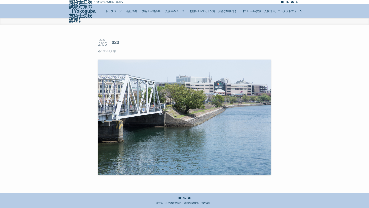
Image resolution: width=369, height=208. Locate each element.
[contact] (292, 2)
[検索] (297, 2)
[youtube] (282, 2)
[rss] (287, 2)
